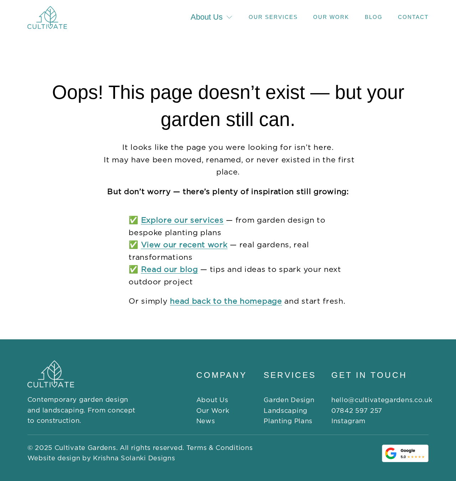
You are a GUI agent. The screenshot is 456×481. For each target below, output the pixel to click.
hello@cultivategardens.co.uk (381, 400)
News (205, 421)
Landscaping (285, 410)
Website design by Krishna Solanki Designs (101, 458)
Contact (413, 17)
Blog (374, 17)
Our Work (331, 17)
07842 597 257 (356, 410)
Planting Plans (288, 421)
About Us (212, 400)
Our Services (273, 17)
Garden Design (289, 400)
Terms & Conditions (219, 448)
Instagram (348, 421)
